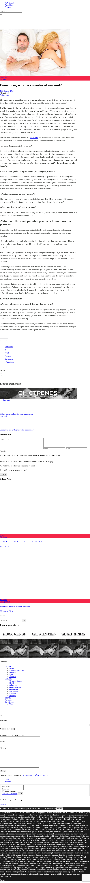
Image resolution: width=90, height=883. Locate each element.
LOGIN (3, 804)
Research (12, 694)
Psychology (13, 691)
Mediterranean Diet (16, 670)
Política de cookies (40, 775)
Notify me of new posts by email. (15, 470)
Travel (11, 704)
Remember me (10, 791)
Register (8, 781)
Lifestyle (8, 666)
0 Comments (4, 95)
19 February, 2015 (7, 91)
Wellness (12, 677)
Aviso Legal (28, 775)
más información (49, 809)
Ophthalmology (15, 687)
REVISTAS (9, 3)
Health (2, 535)
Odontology (13, 685)
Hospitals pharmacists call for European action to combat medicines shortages (22, 541)
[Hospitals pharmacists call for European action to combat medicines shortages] (38, 533)
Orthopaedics (5, 602)
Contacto (8, 7)
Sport (11, 675)
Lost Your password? (9, 794)
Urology (3, 79)
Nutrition (12, 672)
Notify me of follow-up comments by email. (19, 466)
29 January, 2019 (6, 611)
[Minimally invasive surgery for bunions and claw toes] (38, 598)
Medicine (3, 77)
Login (7, 779)
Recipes (8, 698)
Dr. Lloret (34, 137)
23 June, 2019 (5, 546)
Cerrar (2, 880)
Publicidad (9, 5)
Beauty (12, 668)
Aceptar (59, 809)
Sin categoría (9, 702)
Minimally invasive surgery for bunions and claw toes (15, 606)
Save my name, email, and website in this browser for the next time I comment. (31, 456)
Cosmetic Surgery (16, 681)
